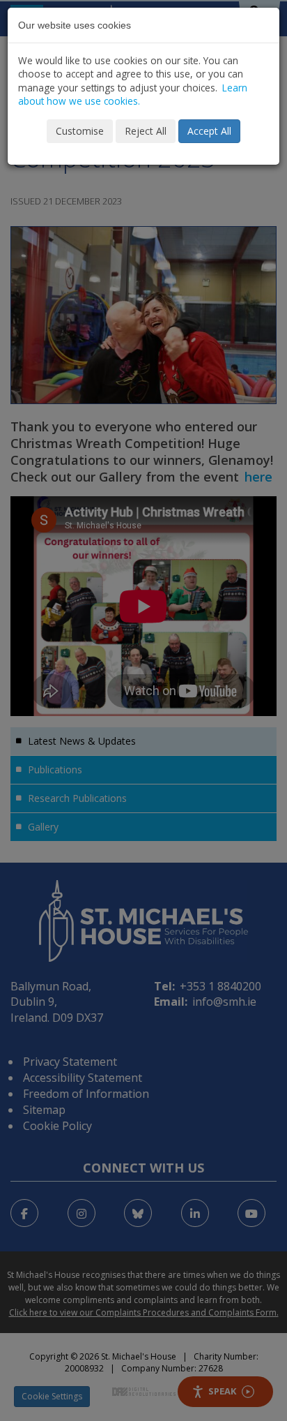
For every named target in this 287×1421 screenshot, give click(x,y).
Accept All (209, 130)
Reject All (145, 130)
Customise (80, 130)
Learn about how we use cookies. (132, 94)
